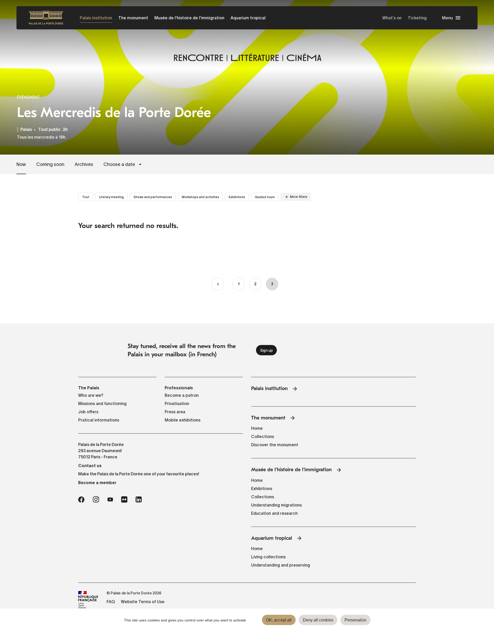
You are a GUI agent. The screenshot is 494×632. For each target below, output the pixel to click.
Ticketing (417, 17)
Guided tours (265, 197)
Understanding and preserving (280, 565)
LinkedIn (139, 499)
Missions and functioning (102, 403)
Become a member (97, 482)
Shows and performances (153, 197)
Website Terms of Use (142, 601)
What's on (392, 17)
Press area (175, 411)
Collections (262, 436)
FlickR (124, 499)
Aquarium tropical (248, 17)
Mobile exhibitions (182, 420)
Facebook (81, 499)
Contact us (90, 465)
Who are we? (90, 395)
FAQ (111, 601)
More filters (298, 196)
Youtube (110, 500)
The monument (133, 17)
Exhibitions (237, 197)
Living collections (268, 556)
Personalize (355, 620)
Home (257, 428)
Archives (84, 164)
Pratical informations (98, 420)
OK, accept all (279, 620)
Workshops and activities (200, 197)
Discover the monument (274, 444)
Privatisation (177, 403)
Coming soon (50, 164)
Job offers (88, 411)
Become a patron (182, 395)
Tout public (49, 130)
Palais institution (96, 17)
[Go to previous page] (217, 284)
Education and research (274, 513)
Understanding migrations (276, 505)
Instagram (96, 499)
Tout (85, 197)
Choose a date (119, 164)
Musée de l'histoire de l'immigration (189, 17)
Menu (447, 17)
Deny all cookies (318, 620)
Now (21, 164)
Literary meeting (111, 197)
